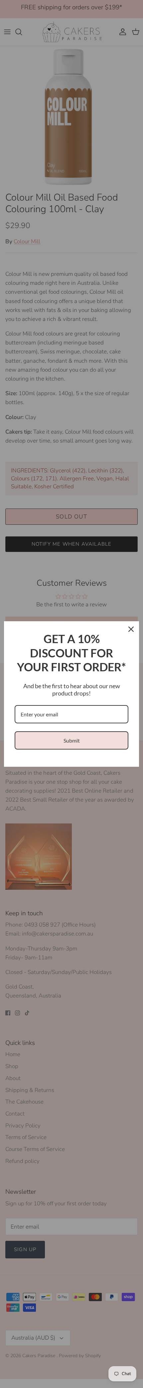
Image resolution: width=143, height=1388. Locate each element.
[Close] (131, 629)
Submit (72, 740)
